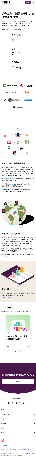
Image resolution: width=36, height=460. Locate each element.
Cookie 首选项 (13, 449)
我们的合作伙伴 (6, 179)
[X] (20, 403)
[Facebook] (16, 403)
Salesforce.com (6, 297)
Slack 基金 (4, 189)
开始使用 (28, 2)
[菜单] (34, 2)
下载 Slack (4, 445)
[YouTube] (23, 403)
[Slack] (5, 2)
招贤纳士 (4, 249)
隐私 (2, 449)
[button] (15, 351)
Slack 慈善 (4, 254)
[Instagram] (12, 403)
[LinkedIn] (9, 403)
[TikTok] (27, 403)
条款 (7, 449)
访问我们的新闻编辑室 (23, 311)
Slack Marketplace (14, 184)
